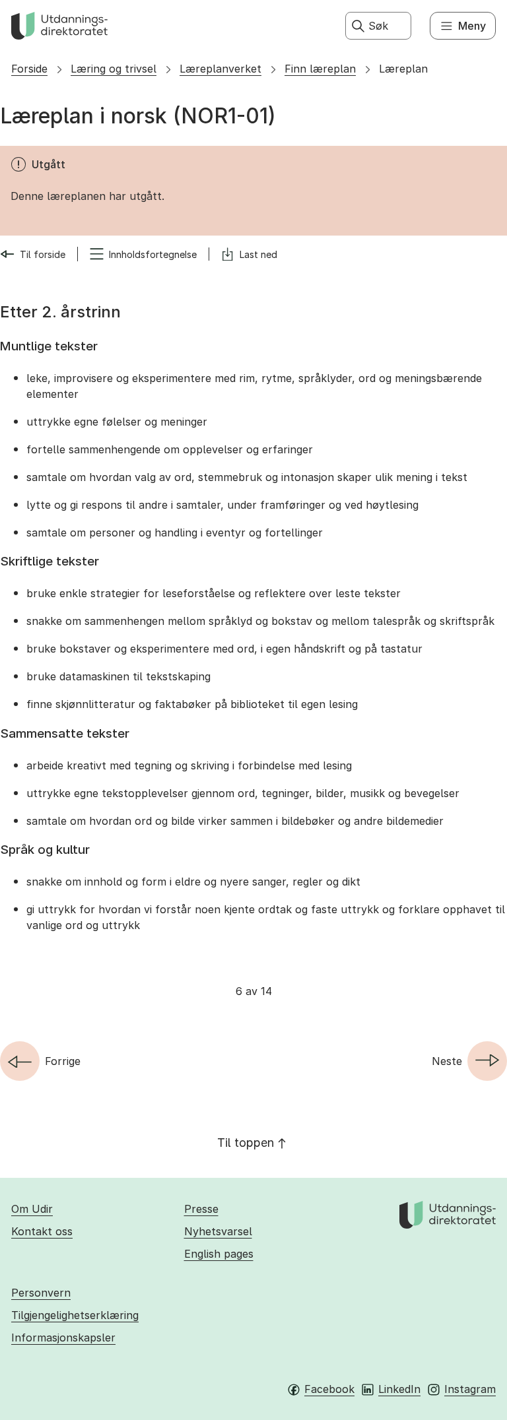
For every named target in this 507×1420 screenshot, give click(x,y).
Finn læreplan (320, 68)
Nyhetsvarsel (218, 1231)
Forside (29, 68)
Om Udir (32, 1208)
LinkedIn (399, 1389)
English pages (219, 1253)
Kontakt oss (42, 1231)
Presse (201, 1208)
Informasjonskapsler (63, 1337)
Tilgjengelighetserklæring (75, 1315)
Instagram (470, 1389)
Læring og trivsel (113, 68)
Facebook (329, 1389)
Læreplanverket (220, 68)
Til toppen (245, 1142)
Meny (472, 25)
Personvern (41, 1292)
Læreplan (403, 68)
